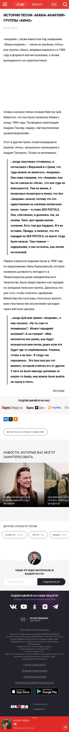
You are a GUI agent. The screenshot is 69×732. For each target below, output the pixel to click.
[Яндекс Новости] (12, 407)
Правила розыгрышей (34, 671)
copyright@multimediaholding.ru (34, 659)
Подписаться (51, 582)
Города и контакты (34, 665)
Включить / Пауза (7, 724)
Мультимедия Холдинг (34, 619)
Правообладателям (34, 677)
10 (65, 727)
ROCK (37, 4)
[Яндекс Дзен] (35, 407)
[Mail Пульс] (54, 407)
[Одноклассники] (15, 419)
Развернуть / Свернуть (34, 717)
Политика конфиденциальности (34, 683)
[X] (10, 419)
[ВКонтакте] (6, 419)
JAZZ (54, 4)
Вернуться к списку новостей (25, 432)
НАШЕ (20, 4)
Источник (58, 390)
